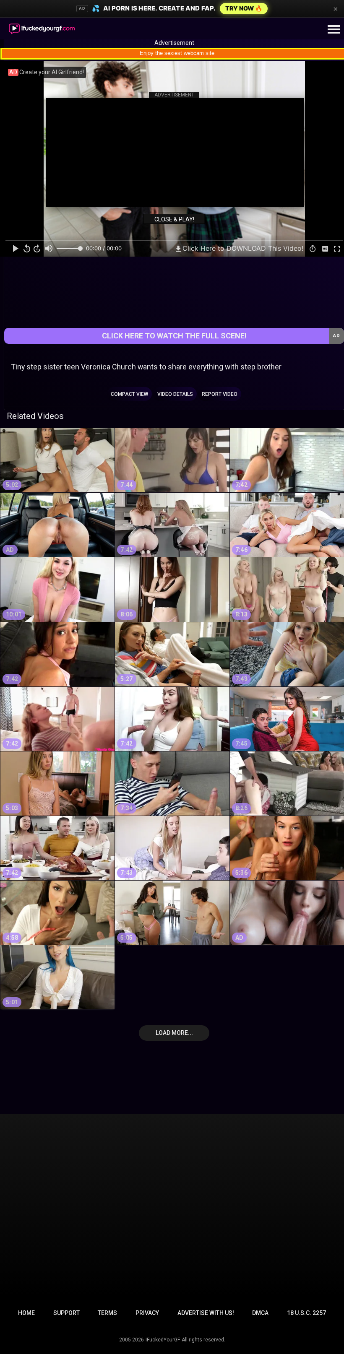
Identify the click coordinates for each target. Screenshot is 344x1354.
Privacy (147, 1313)
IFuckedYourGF (163, 1340)
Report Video (219, 394)
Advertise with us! (205, 1313)
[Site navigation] (333, 30)
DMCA (260, 1313)
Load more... (174, 1032)
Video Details (175, 394)
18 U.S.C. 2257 (306, 1313)
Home (26, 1313)
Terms (107, 1313)
